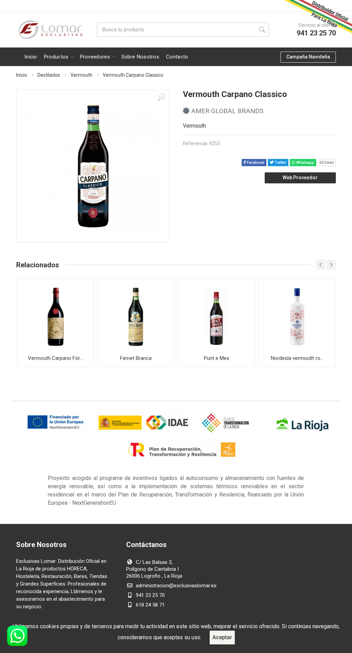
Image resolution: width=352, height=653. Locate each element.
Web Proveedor (300, 177)
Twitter (280, 162)
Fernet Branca (136, 358)
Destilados (48, 75)
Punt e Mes (216, 358)
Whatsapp (304, 162)
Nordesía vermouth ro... (297, 358)
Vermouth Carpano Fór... (55, 358)
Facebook (255, 162)
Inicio (21, 75)
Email (328, 162)
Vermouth (81, 75)
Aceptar (222, 637)
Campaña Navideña (308, 57)
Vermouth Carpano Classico (133, 75)
